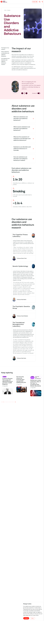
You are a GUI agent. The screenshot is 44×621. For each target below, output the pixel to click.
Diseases (8, 10)
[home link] (4, 2)
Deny (32, 618)
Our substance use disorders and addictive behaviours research (5, 61)
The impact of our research (5, 48)
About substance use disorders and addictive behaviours (5, 54)
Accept (26, 618)
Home (5, 10)
